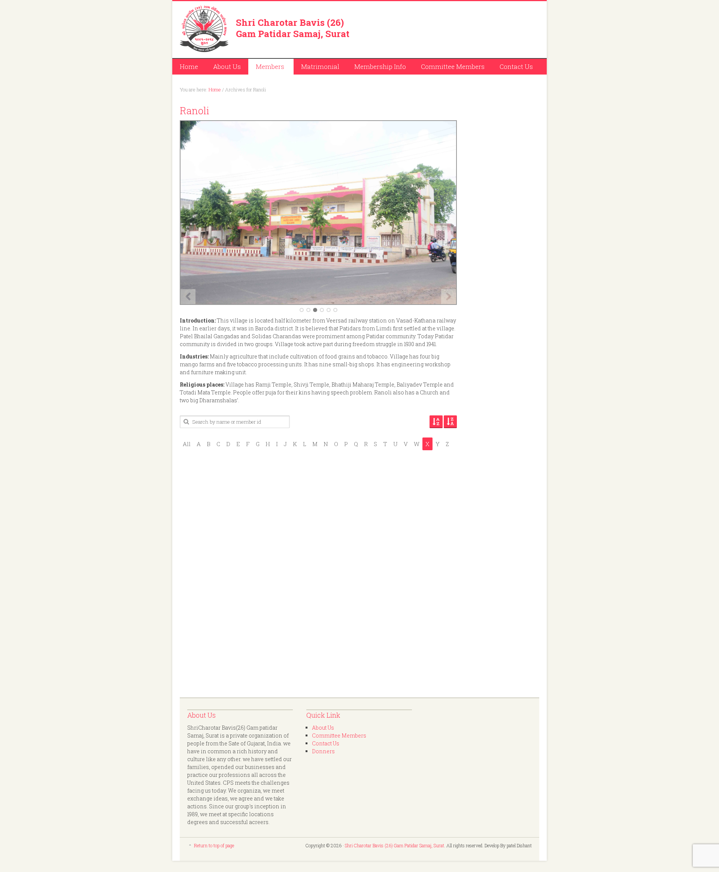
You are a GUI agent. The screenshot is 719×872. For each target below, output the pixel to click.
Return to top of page (214, 845)
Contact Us (516, 66)
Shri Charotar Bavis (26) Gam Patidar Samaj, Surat (292, 28)
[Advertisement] (451, 28)
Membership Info (380, 66)
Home (189, 66)
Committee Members (453, 66)
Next (448, 296)
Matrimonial (320, 66)
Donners (323, 751)
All (187, 444)
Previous (187, 296)
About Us (227, 66)
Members (266, 67)
